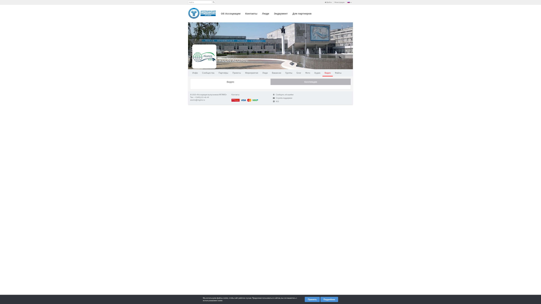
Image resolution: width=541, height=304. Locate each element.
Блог (299, 72)
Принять (312, 299)
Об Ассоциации (230, 13)
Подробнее (329, 299)
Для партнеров (301, 13)
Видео (328, 72)
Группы (288, 72)
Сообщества (208, 72)
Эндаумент (281, 13)
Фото (307, 72)
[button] (349, 2)
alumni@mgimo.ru (197, 100)
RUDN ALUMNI (234, 60)
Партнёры (223, 72)
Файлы (338, 72)
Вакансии (276, 72)
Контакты (251, 13)
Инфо (195, 72)
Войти (329, 2)
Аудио (317, 72)
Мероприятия (251, 72)
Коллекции (310, 81)
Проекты (236, 72)
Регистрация (339, 2)
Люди (265, 13)
